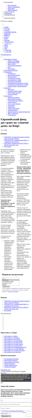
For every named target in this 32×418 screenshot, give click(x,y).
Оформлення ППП (13, 62)
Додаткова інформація (14, 65)
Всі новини (7, 146)
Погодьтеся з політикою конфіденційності (13, 411)
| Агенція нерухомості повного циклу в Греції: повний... (17, 137)
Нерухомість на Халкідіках (12, 339)
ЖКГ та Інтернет (13, 113)
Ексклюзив (11, 105)
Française (7, 40)
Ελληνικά (7, 28)
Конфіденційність (9, 363)
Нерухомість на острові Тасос (13, 345)
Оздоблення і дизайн (14, 78)
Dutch (6, 38)
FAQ (9, 67)
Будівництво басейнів (14, 81)
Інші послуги (8, 96)
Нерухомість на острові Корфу (13, 341)
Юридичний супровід (14, 99)
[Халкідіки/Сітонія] (10, 283)
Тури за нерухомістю (14, 104)
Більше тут (27, 379)
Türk (5, 48)
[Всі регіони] (10, 280)
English (6, 27)
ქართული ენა (8, 42)
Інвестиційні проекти (14, 92)
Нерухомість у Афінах (11, 336)
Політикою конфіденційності (13, 291)
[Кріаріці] (10, 284)
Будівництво (8, 72)
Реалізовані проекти (14, 75)
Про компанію (12, 5)
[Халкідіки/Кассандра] (10, 281)
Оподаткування (12, 94)
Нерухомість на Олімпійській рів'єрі (15, 347)
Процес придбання (13, 61)
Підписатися (6, 286)
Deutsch (6, 37)
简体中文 (7, 35)
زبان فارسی (7, 43)
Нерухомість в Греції (10, 59)
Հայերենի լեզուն (10, 32)
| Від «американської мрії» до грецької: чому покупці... (16, 141)
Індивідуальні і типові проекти (17, 86)
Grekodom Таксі (12, 110)
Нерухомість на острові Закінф (13, 344)
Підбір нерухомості (13, 97)
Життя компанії (12, 10)
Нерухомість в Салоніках (11, 337)
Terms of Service (4, 413)
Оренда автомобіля (13, 108)
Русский (6, 30)
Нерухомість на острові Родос (13, 342)
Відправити (6, 416)
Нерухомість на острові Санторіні (14, 350)
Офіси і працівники (14, 7)
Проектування (12, 77)
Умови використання (10, 365)
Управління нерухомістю (15, 100)
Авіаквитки (11, 107)
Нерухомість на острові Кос (12, 352)
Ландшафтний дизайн (14, 80)
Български (7, 33)
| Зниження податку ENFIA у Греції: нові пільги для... (16, 144)
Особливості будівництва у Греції (18, 84)
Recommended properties (11, 359)
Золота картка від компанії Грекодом (19, 112)
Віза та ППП (11, 64)
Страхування (12, 115)
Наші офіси (11, 8)
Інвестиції (7, 88)
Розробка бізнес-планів (15, 91)
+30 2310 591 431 (9, 11)
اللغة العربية (7, 51)
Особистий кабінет (10, 367)
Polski (6, 45)
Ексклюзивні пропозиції (11, 362)
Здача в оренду (12, 102)
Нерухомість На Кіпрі (10, 70)
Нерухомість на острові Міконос (14, 349)
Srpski (6, 47)
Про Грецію (11, 69)
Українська (7, 50)
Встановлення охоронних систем (18, 83)
